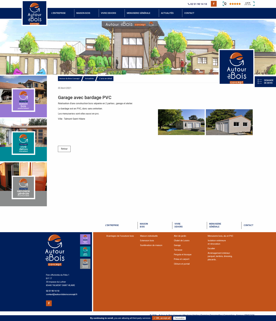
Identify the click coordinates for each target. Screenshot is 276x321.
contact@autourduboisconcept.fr (61, 294)
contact (248, 225)
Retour (64, 148)
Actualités (89, 78)
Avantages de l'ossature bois (120, 236)
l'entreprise (112, 225)
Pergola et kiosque (182, 254)
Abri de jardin (180, 236)
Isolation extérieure (217, 240)
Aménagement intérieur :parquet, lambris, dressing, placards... (220, 256)
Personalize (179, 318)
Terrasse (178, 250)
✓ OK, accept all (162, 318)
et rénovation (214, 244)
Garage (177, 245)
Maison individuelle (149, 236)
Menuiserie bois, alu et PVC (220, 236)
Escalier (211, 248)
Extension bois (147, 240)
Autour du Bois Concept (69, 78)
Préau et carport (181, 259)
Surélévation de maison (151, 245)
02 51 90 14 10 (198, 4)
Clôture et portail (182, 264)
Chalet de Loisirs (181, 240)
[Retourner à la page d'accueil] (34, 25)
